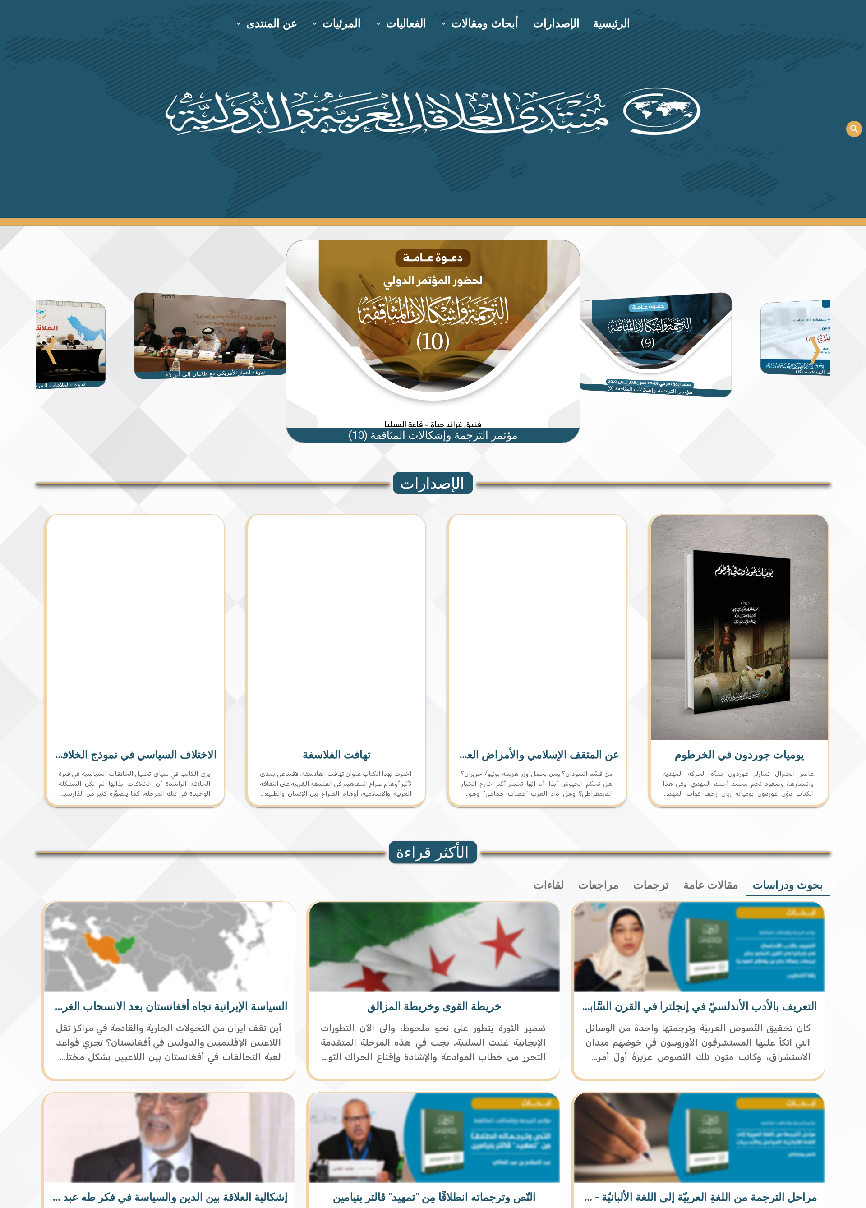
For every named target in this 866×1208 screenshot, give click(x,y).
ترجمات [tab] (651, 885)
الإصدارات (556, 23)
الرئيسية (611, 23)
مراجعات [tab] (598, 885)
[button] (480, 23)
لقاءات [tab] (549, 885)
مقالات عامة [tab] (710, 885)
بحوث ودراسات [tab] (788, 885)
